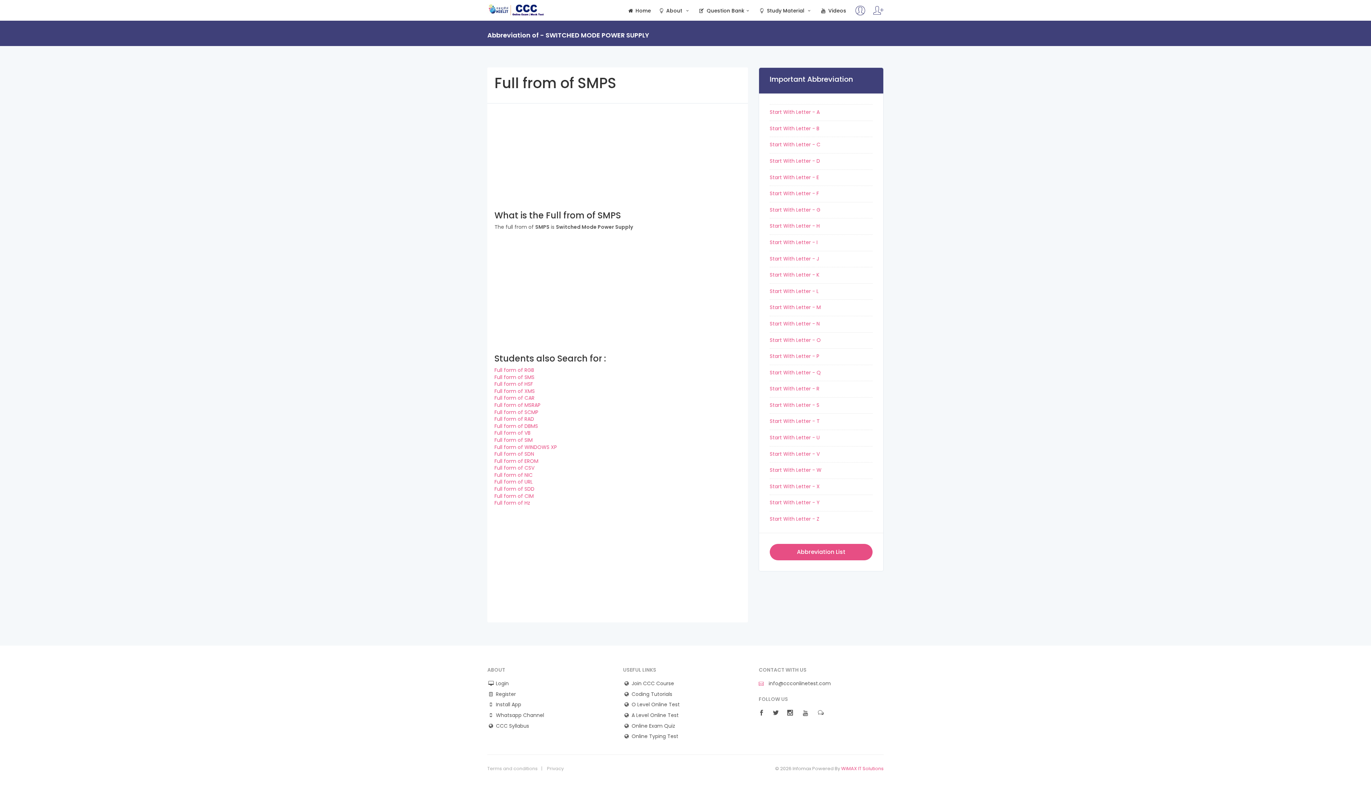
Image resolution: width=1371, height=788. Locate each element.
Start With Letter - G (795, 209)
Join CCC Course (653, 683)
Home (642, 10)
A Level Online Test (655, 715)
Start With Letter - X (795, 486)
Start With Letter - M (795, 307)
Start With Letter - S (794, 405)
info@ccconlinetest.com (799, 683)
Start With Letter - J (794, 258)
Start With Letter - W (796, 470)
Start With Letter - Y (795, 502)
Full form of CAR (514, 397)
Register (506, 694)
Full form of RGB (514, 370)
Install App (508, 704)
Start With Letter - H (795, 225)
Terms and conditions (512, 769)
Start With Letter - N (795, 323)
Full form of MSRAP (517, 405)
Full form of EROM (516, 461)
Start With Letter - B (794, 128)
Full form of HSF (513, 384)
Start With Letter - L (794, 291)
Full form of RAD (514, 419)
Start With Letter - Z (794, 518)
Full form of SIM (513, 440)
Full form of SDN (514, 454)
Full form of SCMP (516, 412)
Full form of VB (512, 432)
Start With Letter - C (795, 144)
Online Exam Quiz (653, 726)
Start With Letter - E (794, 177)
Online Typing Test (655, 736)
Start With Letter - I (794, 242)
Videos (836, 10)
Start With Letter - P (794, 356)
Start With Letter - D (795, 161)
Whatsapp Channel (520, 715)
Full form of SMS (514, 377)
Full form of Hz (512, 502)
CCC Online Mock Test (516, 10)
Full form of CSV (514, 467)
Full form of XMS (514, 391)
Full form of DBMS (516, 426)
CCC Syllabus (512, 726)
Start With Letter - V (795, 454)
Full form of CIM (514, 496)
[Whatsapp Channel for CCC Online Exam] (878, 13)
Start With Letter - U (795, 437)
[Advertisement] (617, 153)
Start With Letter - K (794, 274)
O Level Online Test (656, 704)
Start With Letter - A (795, 112)
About (674, 10)
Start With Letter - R (794, 388)
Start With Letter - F (794, 193)
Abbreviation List (821, 552)
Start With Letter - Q (795, 372)
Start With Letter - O (795, 340)
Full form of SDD (514, 488)
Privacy (555, 769)
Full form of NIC (513, 475)
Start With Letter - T (795, 421)
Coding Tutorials (652, 694)
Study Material (785, 10)
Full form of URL (513, 481)
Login (502, 683)
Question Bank (724, 10)
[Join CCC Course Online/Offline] (860, 13)
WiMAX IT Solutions (862, 768)
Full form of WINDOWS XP (525, 447)
